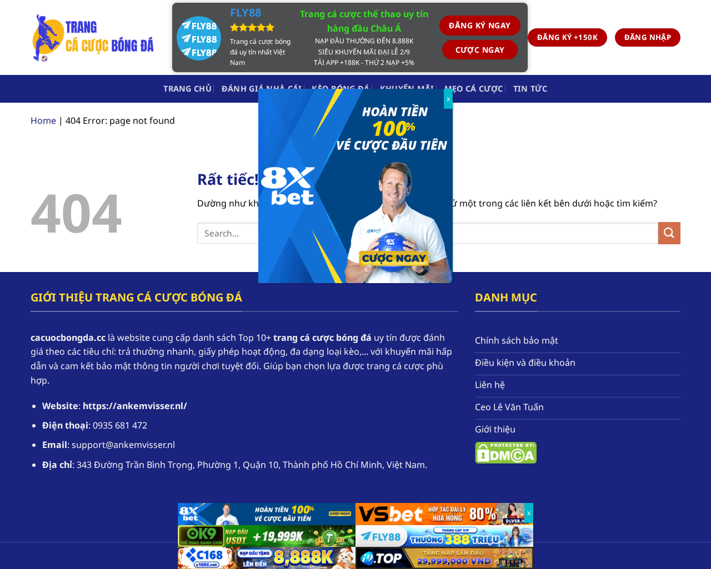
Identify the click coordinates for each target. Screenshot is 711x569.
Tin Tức (530, 88)
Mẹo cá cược (473, 88)
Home (43, 120)
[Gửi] (669, 233)
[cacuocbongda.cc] (93, 37)
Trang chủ (187, 88)
